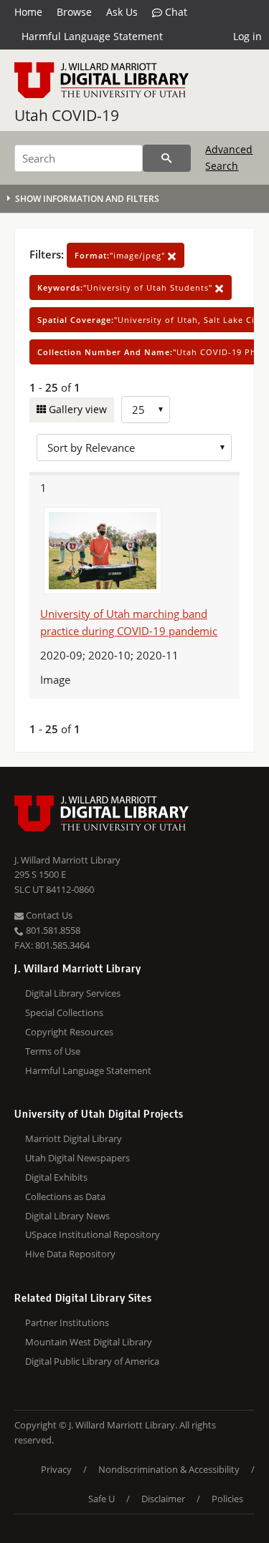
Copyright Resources (69, 1031)
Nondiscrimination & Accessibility (169, 1469)
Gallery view (76, 409)
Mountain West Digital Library (88, 1341)
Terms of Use (52, 1051)
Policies (227, 1498)
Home (28, 12)
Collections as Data (65, 1196)
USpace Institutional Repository (92, 1234)
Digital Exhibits (56, 1177)
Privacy (56, 1469)
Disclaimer (163, 1498)
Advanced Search (229, 157)
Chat (174, 12)
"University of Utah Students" (126, 287)
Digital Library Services (73, 993)
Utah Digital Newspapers (77, 1157)
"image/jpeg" (121, 255)
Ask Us (122, 12)
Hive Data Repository (70, 1253)
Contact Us (48, 915)
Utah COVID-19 (66, 115)
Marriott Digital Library (73, 1138)
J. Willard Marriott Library (67, 859)
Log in (247, 36)
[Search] (167, 158)
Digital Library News (67, 1215)
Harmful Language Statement (92, 36)
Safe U (101, 1498)
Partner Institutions (67, 1322)
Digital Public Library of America (92, 1361)
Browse (74, 12)
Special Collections (64, 1012)
